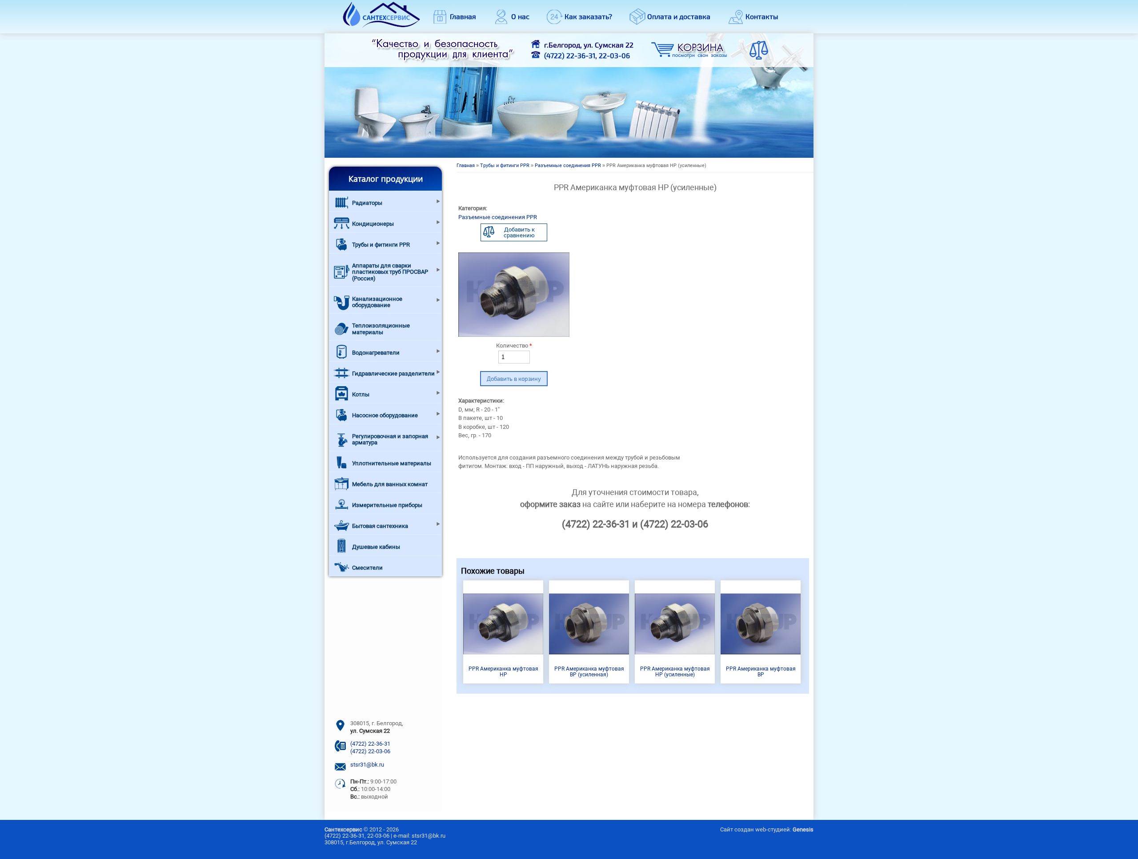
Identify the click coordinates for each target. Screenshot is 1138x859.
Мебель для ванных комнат (390, 484)
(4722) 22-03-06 (370, 751)
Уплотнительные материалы (391, 463)
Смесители (367, 567)
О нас (520, 16)
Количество (514, 345)
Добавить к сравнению (519, 232)
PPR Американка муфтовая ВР (761, 672)
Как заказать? (588, 16)
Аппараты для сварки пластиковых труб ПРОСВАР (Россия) (390, 272)
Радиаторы (367, 203)
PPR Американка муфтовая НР (503, 672)
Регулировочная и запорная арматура (390, 439)
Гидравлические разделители (393, 373)
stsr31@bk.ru (367, 764)
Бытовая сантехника (380, 526)
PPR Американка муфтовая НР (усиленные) (675, 672)
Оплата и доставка (678, 16)
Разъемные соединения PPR (568, 165)
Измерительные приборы (387, 505)
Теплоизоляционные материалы (381, 328)
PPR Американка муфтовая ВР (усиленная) (589, 672)
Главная (463, 16)
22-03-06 (614, 55)
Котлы (360, 394)
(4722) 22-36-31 (569, 55)
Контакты (761, 16)
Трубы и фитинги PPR (504, 165)
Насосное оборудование (385, 415)
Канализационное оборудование (377, 302)
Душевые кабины (376, 546)
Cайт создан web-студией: (766, 829)
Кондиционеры (373, 223)
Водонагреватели (376, 352)
